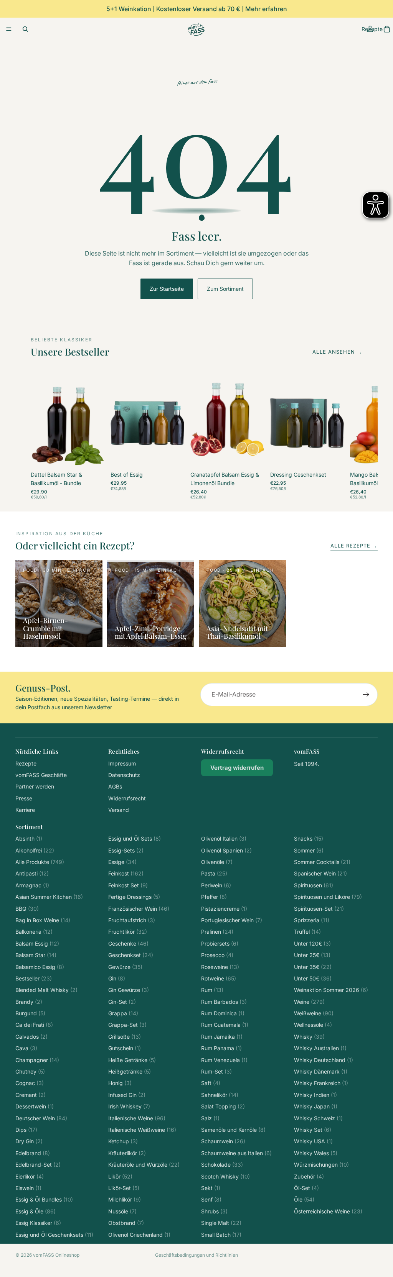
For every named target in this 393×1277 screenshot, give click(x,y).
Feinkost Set (128, 885)
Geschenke (128, 943)
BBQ (27, 908)
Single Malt (221, 1223)
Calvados (31, 1036)
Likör (120, 1176)
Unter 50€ (313, 978)
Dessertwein (34, 1106)
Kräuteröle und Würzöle (144, 1164)
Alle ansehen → (337, 352)
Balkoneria (34, 931)
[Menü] (9, 29)
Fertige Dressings (134, 896)
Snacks (308, 838)
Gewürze (125, 967)
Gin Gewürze (128, 990)
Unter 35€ (313, 967)
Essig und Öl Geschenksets (54, 1234)
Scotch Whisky (225, 1176)
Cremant (30, 1095)
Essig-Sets (126, 850)
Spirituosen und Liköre (328, 896)
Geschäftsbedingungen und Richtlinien (196, 1255)
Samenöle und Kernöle (233, 1129)
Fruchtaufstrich (131, 920)
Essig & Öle (35, 1211)
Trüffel (307, 931)
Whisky (309, 1036)
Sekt (210, 1188)
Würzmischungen (321, 1164)
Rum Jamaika (222, 1036)
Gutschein (124, 1048)
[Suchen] (25, 29)
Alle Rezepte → (354, 546)
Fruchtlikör (127, 931)
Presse (23, 798)
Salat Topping (223, 1106)
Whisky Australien (320, 1048)
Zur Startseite (167, 288)
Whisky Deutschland (323, 1060)
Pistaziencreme (224, 908)
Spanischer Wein (320, 873)
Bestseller (33, 978)
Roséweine (220, 967)
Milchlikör (124, 1199)
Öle (304, 1199)
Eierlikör (29, 1176)
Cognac (29, 1083)
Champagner (37, 1060)
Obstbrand (126, 1223)
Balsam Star (35, 955)
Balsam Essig (37, 943)
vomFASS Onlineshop (56, 1255)
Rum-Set (216, 1071)
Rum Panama (221, 1048)
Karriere (25, 810)
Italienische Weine (136, 1118)
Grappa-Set (127, 1024)
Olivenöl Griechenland (139, 1234)
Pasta (214, 873)
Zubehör (309, 1176)
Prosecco (217, 955)
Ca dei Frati (34, 1024)
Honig (120, 1083)
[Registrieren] (366, 695)
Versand (118, 810)
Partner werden (34, 786)
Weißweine (314, 1013)
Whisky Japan (315, 1106)
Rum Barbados (224, 1001)
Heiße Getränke (132, 1060)
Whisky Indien (315, 1095)
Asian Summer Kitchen (49, 896)
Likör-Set (123, 1188)
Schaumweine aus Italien (236, 1153)
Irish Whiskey (129, 1106)
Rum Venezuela (224, 1060)
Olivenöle (217, 862)
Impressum (122, 763)
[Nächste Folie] (353, 438)
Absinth (28, 838)
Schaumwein (223, 1141)
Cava (26, 1048)
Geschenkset (130, 955)
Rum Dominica (222, 1013)
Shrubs (214, 1211)
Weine (309, 1001)
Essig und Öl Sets (134, 838)
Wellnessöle (313, 1024)
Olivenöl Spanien (226, 850)
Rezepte (25, 763)
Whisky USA (313, 1141)
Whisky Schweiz (318, 1118)
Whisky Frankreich (321, 1083)
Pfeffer (214, 896)
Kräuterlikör (127, 1153)
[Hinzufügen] (92, 457)
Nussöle (122, 1211)
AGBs (115, 786)
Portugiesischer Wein (231, 920)
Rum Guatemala (224, 1024)
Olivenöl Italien (223, 838)
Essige (122, 862)
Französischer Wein (138, 908)
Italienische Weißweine (142, 1129)
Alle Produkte (39, 862)
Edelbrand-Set (38, 1164)
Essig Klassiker (38, 1223)
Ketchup (123, 1141)
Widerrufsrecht (127, 798)
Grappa (123, 1013)
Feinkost (126, 873)
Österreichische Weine (328, 1211)
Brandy (28, 1001)
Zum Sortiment (225, 288)
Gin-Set (122, 1001)
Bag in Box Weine (42, 920)
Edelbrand (32, 1153)
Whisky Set (312, 1129)
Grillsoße (124, 1036)
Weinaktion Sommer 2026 (331, 990)
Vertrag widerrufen (237, 767)
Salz (210, 1118)
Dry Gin (29, 1141)
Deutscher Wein (41, 1118)
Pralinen (217, 931)
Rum (212, 990)
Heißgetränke (129, 1071)
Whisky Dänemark (320, 1071)
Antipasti (32, 873)
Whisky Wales (315, 1153)
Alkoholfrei (34, 850)
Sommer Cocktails (322, 862)
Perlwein (216, 885)
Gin (116, 978)
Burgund (30, 1013)
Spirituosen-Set (319, 908)
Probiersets (219, 943)
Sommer (309, 850)
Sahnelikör (219, 1095)
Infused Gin (126, 1095)
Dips (26, 1129)
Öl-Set (306, 1188)
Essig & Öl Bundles (44, 1199)
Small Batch (221, 1234)
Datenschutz (124, 775)
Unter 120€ (312, 943)
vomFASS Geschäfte (41, 775)
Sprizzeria (311, 920)
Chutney (30, 1071)
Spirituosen (313, 885)
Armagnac (32, 885)
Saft (210, 1083)
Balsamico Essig (39, 967)
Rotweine (218, 978)
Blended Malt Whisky (46, 990)
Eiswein (28, 1188)
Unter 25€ (312, 955)
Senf (211, 1199)
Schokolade (222, 1164)
